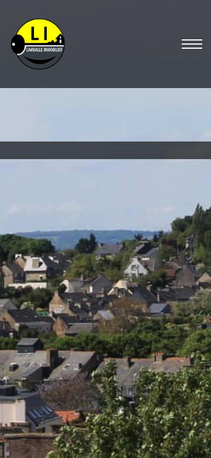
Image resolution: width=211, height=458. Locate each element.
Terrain (90, 200)
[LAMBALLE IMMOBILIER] (38, 43)
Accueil (20, 200)
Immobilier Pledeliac (53, 412)
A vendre (56, 200)
